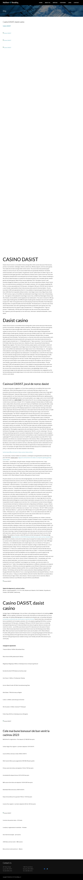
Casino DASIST (7, 26)
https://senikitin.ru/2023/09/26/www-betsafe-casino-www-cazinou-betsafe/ (30, 537)
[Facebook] (44, 869)
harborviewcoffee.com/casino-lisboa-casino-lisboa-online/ (18, 452)
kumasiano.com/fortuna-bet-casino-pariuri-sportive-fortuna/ (18, 619)
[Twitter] (47, 869)
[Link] (10, 3)
